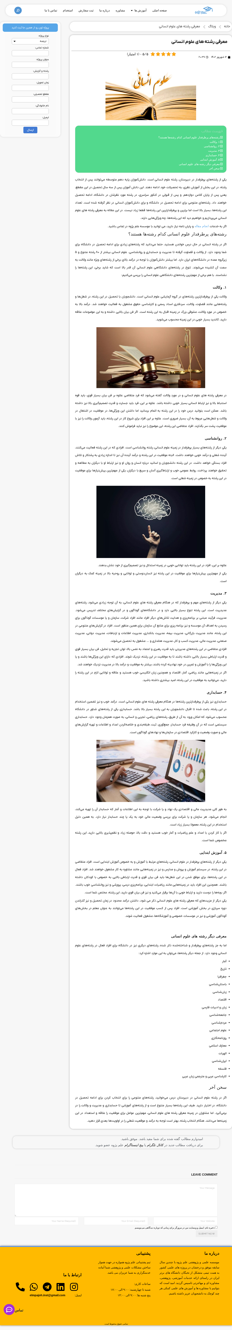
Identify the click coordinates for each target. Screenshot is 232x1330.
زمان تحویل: (42, 82)
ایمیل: (45, 117)
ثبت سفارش (86, 10)
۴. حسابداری (213, 155)
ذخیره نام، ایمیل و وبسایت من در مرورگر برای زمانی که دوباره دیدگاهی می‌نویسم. (174, 1227)
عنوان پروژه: (42, 59)
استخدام (68, 10)
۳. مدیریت (214, 150)
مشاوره (120, 10)
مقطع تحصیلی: (41, 94)
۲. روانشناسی (212, 146)
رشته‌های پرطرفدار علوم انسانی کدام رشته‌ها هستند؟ (189, 137)
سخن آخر (214, 168)
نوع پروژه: (43, 36)
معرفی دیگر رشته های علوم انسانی (199, 164)
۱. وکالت (215, 141)
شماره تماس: (42, 47)
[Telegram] (47, 1286)
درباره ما (104, 10)
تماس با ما (51, 10)
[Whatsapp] (33, 1286)
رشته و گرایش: (41, 71)
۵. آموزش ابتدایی (210, 159)
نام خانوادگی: (42, 105)
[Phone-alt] (20, 1286)
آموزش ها (140, 10)
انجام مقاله (201, 226)
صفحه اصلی (159, 10)
